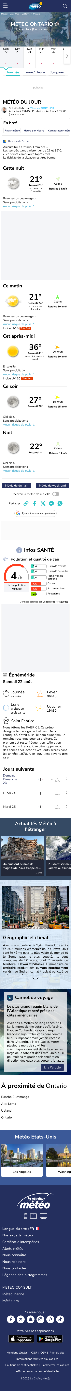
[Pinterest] (50, 1319)
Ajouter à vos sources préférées (38, 513)
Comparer (57, 72)
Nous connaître (14, 1255)
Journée (13, 72)
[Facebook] (11, 1319)
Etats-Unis (14, 14)
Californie (26, 14)
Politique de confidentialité (21, 1365)
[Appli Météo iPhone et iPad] (21, 1339)
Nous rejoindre (14, 1261)
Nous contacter (14, 1268)
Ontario (36, 14)
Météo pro (10, 1300)
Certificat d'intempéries (20, 1242)
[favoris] (57, 24)
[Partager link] (26, 503)
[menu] (6, 6)
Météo (4, 14)
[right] (67, 56)
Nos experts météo (17, 1235)
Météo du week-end (52, 486)
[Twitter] (21, 1319)
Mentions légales (17, 1353)
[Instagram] (40, 1319)
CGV (43, 1353)
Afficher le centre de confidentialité (37, 1371)
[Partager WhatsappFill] (60, 503)
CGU (34, 1353)
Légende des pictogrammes (24, 1275)
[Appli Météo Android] (50, 1339)
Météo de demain (16, 486)
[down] (35, 979)
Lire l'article (52, 1067)
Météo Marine (13, 1294)
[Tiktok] (60, 1319)
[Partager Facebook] (34, 503)
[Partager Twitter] (43, 503)
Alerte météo (12, 1248)
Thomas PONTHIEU (42, 108)
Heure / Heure (34, 72)
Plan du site (57, 1353)
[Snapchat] (31, 1319)
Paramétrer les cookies (55, 1365)
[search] (65, 6)
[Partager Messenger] (51, 503)
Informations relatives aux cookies (37, 1359)
